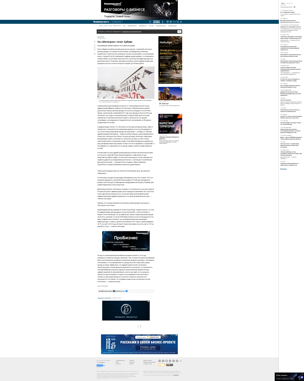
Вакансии (132, 362)
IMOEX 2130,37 (116, 25)
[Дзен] (166, 361)
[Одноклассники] (170, 361)
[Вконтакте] (163, 361)
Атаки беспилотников (161, 25)
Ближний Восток (143, 25)
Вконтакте (121, 291)
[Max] (177, 361)
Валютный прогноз (132, 25)
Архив (117, 362)
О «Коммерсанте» (120, 360)
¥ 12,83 (110, 25)
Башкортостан (100, 37)
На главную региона (116, 21)
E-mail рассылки (147, 364)
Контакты (118, 364)
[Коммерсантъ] (101, 22)
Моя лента (289, 3)
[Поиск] (178, 22)
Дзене (110, 291)
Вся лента (283, 169)
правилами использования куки (131, 32)
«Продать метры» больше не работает (169, 138)
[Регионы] (167, 22)
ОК (179, 31)
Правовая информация (149, 362)
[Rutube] (173, 361)
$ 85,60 (100, 25)
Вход (174, 22)
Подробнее (176, 375)
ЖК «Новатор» (164, 104)
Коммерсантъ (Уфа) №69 (104, 298)
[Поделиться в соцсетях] (95, 54)
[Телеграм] (159, 361)
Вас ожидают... (283, 375)
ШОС (124, 25)
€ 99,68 (105, 25)
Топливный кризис (172, 25)
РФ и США (151, 25)
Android (131, 364)
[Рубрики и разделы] (181, 22)
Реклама (132, 360)
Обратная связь (147, 360)
